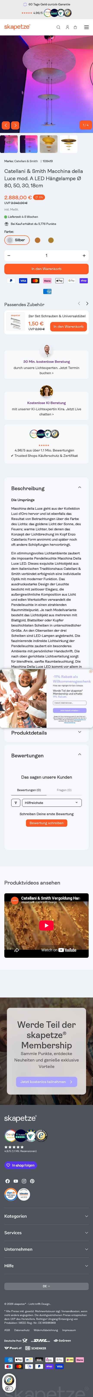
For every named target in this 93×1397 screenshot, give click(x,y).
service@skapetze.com (80, 719)
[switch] (9, 1388)
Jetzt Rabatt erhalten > (69, 710)
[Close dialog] (90, 671)
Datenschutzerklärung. (69, 722)
